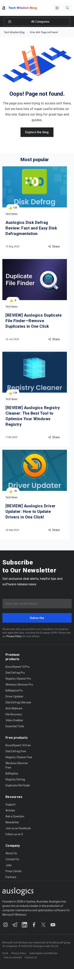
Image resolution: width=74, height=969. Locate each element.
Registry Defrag (15, 779)
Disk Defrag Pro (15, 672)
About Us (11, 853)
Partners (11, 877)
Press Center (14, 871)
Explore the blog (37, 132)
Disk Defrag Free (16, 751)
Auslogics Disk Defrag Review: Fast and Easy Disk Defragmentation (31, 228)
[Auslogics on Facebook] (34, 925)
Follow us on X (14, 834)
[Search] (67, 8)
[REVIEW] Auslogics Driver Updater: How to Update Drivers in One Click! (31, 511)
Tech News (12, 214)
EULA (5, 953)
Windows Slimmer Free (17, 763)
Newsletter (12, 822)
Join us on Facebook (18, 828)
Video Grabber (14, 720)
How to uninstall (13, 957)
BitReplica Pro (14, 690)
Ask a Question (15, 816)
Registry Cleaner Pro (18, 678)
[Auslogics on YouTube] (53, 925)
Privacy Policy (14, 636)
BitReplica (12, 773)
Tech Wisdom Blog (14, 32)
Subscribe (37, 618)
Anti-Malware (14, 708)
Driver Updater (14, 696)
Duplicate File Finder (18, 785)
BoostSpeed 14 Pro (18, 666)
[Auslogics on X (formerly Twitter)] (43, 925)
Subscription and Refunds (43, 953)
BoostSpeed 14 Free (18, 745)
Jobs (9, 865)
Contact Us (12, 859)
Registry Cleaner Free (19, 757)
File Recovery (14, 714)
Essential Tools (15, 726)
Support (11, 804)
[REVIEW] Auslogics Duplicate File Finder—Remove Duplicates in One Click (34, 321)
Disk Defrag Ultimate (18, 702)
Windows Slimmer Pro (19, 684)
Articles (10, 810)
